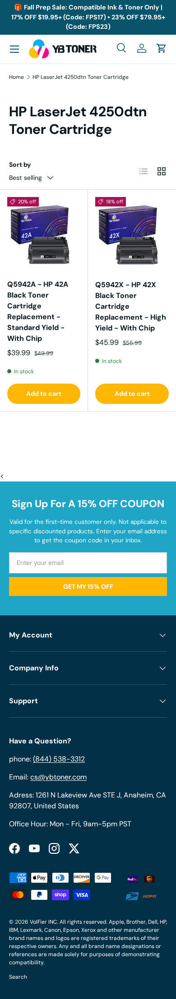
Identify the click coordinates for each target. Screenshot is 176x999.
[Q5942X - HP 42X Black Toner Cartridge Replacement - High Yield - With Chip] (132, 233)
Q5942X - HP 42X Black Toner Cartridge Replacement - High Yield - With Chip (130, 306)
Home (16, 77)
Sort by (20, 164)
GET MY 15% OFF (88, 586)
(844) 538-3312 (59, 759)
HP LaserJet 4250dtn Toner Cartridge (80, 77)
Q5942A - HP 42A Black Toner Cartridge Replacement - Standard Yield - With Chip (37, 311)
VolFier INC (43, 922)
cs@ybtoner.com (58, 777)
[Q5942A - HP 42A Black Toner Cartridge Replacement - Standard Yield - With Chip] (43, 233)
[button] (161, 48)
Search (18, 977)
